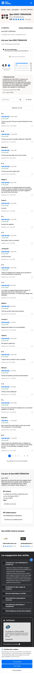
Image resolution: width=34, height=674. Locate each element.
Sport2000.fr (15, 9)
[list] (17, 541)
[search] (20, 99)
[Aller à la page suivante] (27, 456)
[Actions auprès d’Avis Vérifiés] (32, 125)
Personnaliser (17, 670)
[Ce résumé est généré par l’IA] (18, 89)
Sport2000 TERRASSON (27, 9)
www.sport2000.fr (8, 498)
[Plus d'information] (19, 644)
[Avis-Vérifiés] (6, 3)
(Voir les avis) (28, 19)
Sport (8, 9)
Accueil (3, 9)
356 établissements (18, 17)
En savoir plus (9, 639)
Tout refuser (17, 666)
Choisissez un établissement (13, 519)
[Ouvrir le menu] (31, 3)
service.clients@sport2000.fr (11, 496)
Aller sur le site (11, 504)
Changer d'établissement (26, 28)
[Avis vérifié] (1, 118)
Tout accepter (17, 662)
